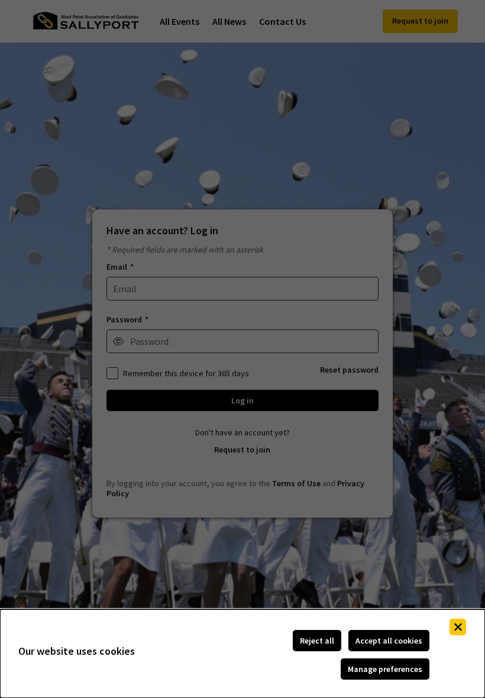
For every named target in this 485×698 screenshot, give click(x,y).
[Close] (458, 627)
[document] (242, 653)
